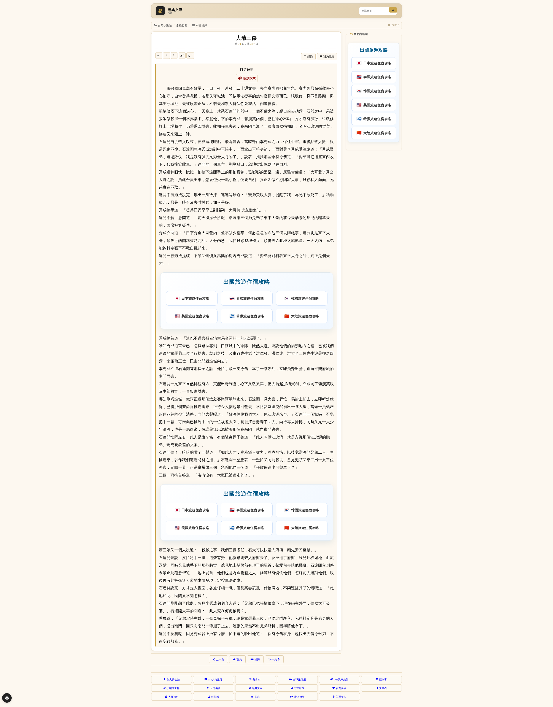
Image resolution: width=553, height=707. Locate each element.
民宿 (257, 696)
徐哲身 (183, 25)
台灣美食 (215, 688)
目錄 (257, 659)
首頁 (239, 659)
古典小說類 (165, 25)
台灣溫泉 (341, 688)
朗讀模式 (249, 78)
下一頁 (273, 659)
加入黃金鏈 (173, 679)
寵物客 (383, 679)
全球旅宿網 (299, 679)
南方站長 (299, 688)
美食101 (257, 679)
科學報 (215, 696)
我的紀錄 (328, 56)
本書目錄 (201, 25)
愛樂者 (383, 688)
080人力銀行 (215, 679)
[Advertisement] (373, 218)
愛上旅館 (299, 696)
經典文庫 (257, 688)
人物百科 (173, 696)
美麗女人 (341, 696)
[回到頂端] (7, 698)
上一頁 (220, 659)
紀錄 (310, 56)
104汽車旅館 (341, 679)
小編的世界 (173, 688)
